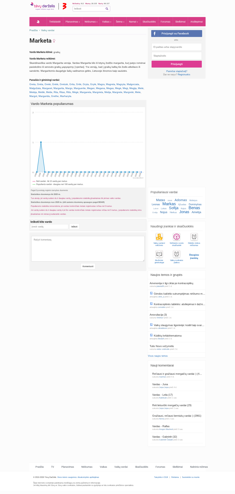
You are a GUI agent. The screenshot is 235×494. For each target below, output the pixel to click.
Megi (125, 88)
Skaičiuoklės (149, 21)
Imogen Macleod (166, 429)
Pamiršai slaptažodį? (176, 71)
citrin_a (161, 297)
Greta (32, 84)
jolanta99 (160, 286)
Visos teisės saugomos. (67, 477)
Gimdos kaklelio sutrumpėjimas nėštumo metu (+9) (179, 293)
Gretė (48, 84)
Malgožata (35, 88)
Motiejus (193, 200)
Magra (101, 84)
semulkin (161, 307)
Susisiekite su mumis (191, 477)
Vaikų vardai (47, 30)
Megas (110, 88)
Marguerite (80, 88)
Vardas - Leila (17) (162, 394)
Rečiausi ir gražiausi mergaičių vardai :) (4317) (177, 373)
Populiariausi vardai (164, 192)
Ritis (68, 92)
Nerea (161, 419)
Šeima (119, 21)
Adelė (170, 200)
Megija (133, 88)
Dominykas (195, 204)
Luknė (155, 208)
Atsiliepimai (196, 21)
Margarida (44, 96)
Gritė (78, 84)
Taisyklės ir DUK (161, 477)
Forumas (165, 21)
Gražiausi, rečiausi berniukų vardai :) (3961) (176, 415)
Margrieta (98, 92)
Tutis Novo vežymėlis (162, 346)
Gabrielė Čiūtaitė (166, 440)
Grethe (55, 96)
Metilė (41, 92)
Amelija (196, 212)
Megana (100, 88)
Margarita (59, 88)
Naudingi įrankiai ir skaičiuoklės (172, 226)
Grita (72, 84)
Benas (194, 207)
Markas (169, 203)
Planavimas (72, 21)
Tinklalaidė (55, 21)
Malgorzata (133, 84)
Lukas (164, 208)
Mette (49, 92)
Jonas (184, 212)
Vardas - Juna (160, 384)
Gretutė (64, 84)
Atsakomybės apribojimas (88, 477)
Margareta (85, 92)
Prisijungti (177, 64)
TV (52, 466)
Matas (160, 200)
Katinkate (163, 398)
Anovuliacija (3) (158, 314)
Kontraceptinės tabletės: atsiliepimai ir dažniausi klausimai (179, 304)
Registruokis (184, 74)
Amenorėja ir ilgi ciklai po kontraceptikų (172, 283)
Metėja (33, 92)
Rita (56, 92)
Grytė (93, 84)
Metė (140, 88)
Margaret (47, 88)
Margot (33, 96)
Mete (138, 92)
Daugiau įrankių (194, 256)
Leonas (156, 204)
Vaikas (105, 21)
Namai (132, 21)
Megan (91, 88)
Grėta (40, 84)
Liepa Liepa (164, 387)
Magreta (110, 84)
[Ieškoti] (107, 8)
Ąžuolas (182, 204)
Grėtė (55, 84)
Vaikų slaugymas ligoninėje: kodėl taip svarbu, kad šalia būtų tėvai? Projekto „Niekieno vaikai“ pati (179, 325)
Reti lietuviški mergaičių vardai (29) (171, 405)
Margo (68, 88)
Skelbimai (180, 21)
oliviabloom (162, 328)
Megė (118, 88)
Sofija (173, 208)
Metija (107, 92)
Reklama (175, 477)
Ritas (62, 92)
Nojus (163, 212)
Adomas (181, 200)
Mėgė (75, 92)
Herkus (173, 212)
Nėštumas (90, 21)
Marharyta (65, 96)
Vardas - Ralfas (161, 426)
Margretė (129, 92)
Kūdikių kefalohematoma (168, 335)
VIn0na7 (160, 318)
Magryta (120, 84)
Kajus (183, 208)
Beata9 (161, 339)
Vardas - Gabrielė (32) (164, 436)
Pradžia (38, 21)
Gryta (86, 84)
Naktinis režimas (199, 466)
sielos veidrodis (163, 349)
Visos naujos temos (158, 356)
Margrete (117, 92)
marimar (162, 377)
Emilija (155, 212)
